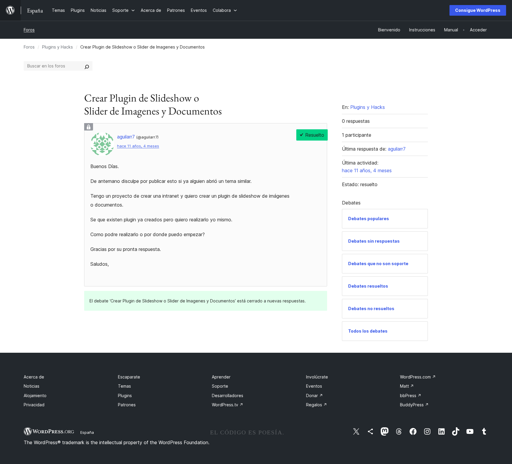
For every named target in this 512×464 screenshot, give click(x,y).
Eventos (314, 386)
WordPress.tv (227, 404)
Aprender (221, 376)
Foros (29, 29)
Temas (124, 386)
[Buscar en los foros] (86, 66)
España (87, 432)
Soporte (220, 386)
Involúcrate (317, 376)
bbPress (410, 395)
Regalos (316, 404)
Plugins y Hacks (57, 46)
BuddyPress (414, 404)
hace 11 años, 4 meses (138, 146)
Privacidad (34, 404)
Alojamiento (35, 395)
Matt (407, 386)
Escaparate (129, 376)
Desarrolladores (227, 395)
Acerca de (34, 376)
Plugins (125, 395)
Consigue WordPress (477, 10)
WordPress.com (418, 376)
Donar (314, 395)
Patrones (127, 404)
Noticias (31, 386)
